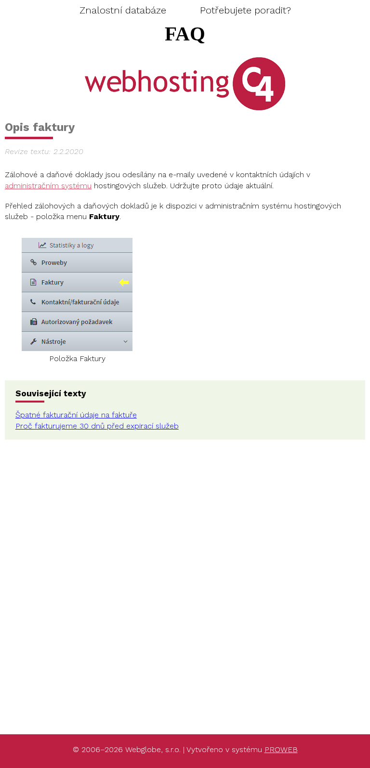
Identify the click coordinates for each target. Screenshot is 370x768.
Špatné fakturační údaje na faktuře (76, 414)
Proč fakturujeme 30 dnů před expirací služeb (97, 425)
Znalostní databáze (122, 10)
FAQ (185, 34)
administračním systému (48, 185)
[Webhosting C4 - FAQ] (185, 83)
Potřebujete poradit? (245, 10)
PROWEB (281, 749)
